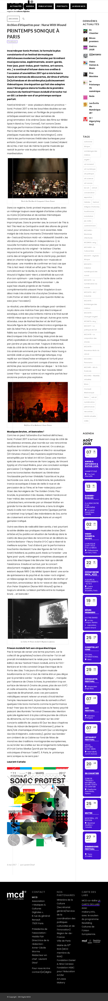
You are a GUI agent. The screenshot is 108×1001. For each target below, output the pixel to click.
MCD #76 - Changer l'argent (91, 315)
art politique (89, 174)
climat (94, 188)
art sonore (88, 183)
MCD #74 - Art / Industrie (90, 294)
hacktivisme (89, 211)
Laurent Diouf (29, 865)
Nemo (86, 397)
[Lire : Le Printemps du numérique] (85, 82)
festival (96, 202)
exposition (88, 197)
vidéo (86, 421)
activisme (88, 142)
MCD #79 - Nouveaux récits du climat (91, 350)
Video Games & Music (93, 65)
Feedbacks (12, 42)
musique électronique (89, 391)
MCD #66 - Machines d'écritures (88, 234)
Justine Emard (89, 226)
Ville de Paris (64, 940)
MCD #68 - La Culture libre (89, 249)
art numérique (89, 169)
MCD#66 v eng (90, 242)
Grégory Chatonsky (91, 207)
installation (88, 216)
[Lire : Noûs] (85, 97)
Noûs (91, 96)
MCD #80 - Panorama (88, 361)
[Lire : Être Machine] (85, 74)
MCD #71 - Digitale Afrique (91, 258)
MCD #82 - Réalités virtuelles (92, 377)
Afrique (87, 146)
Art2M (60, 975)
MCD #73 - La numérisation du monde (90, 284)
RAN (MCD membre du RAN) (63, 952)
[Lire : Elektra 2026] (85, 47)
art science (88, 178)
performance (89, 407)
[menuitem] (15, 6)
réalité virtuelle (90, 416)
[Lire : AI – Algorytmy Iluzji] (85, 119)
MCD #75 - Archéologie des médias (90, 304)
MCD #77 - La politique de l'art (90, 328)
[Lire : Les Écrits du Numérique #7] (85, 104)
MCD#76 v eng (90, 321)
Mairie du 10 (64, 945)
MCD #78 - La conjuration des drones (90, 338)
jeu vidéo (87, 221)
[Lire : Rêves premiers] (85, 39)
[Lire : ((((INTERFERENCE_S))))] (85, 55)
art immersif (89, 164)
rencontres (88, 411)
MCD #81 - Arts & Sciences (90, 369)
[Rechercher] (23, 19)
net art (94, 397)
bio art (86, 188)
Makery (61, 982)
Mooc (86, 384)
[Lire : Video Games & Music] (85, 63)
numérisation (89, 402)
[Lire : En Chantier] (85, 31)
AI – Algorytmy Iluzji (94, 121)
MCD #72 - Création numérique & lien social (90, 269)
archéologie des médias (90, 153)
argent (86, 159)
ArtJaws (61, 979)
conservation (89, 193)
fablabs (87, 202)
